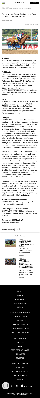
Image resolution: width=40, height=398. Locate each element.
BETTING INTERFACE (20, 372)
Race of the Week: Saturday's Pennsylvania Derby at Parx (26, 243)
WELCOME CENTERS (20, 333)
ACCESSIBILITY (20, 321)
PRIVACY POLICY (20, 317)
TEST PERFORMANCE (20, 350)
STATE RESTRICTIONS (20, 329)
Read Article (21, 255)
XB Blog (7, 7)
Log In (34, 3)
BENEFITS (20, 368)
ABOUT (20, 295)
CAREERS (20, 342)
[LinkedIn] (20, 229)
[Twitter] (17, 229)
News (3, 7)
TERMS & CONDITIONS (20, 313)
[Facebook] (14, 229)
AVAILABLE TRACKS (20, 364)
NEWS (20, 307)
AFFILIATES (20, 354)
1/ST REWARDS (20, 303)
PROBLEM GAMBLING (20, 325)
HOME (20, 291)
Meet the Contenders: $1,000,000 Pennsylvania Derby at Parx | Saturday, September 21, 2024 (26, 264)
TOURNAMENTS (20, 375)
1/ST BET (20, 379)
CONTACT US (20, 338)
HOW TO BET (20, 299)
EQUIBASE (20, 358)
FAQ (20, 346)
